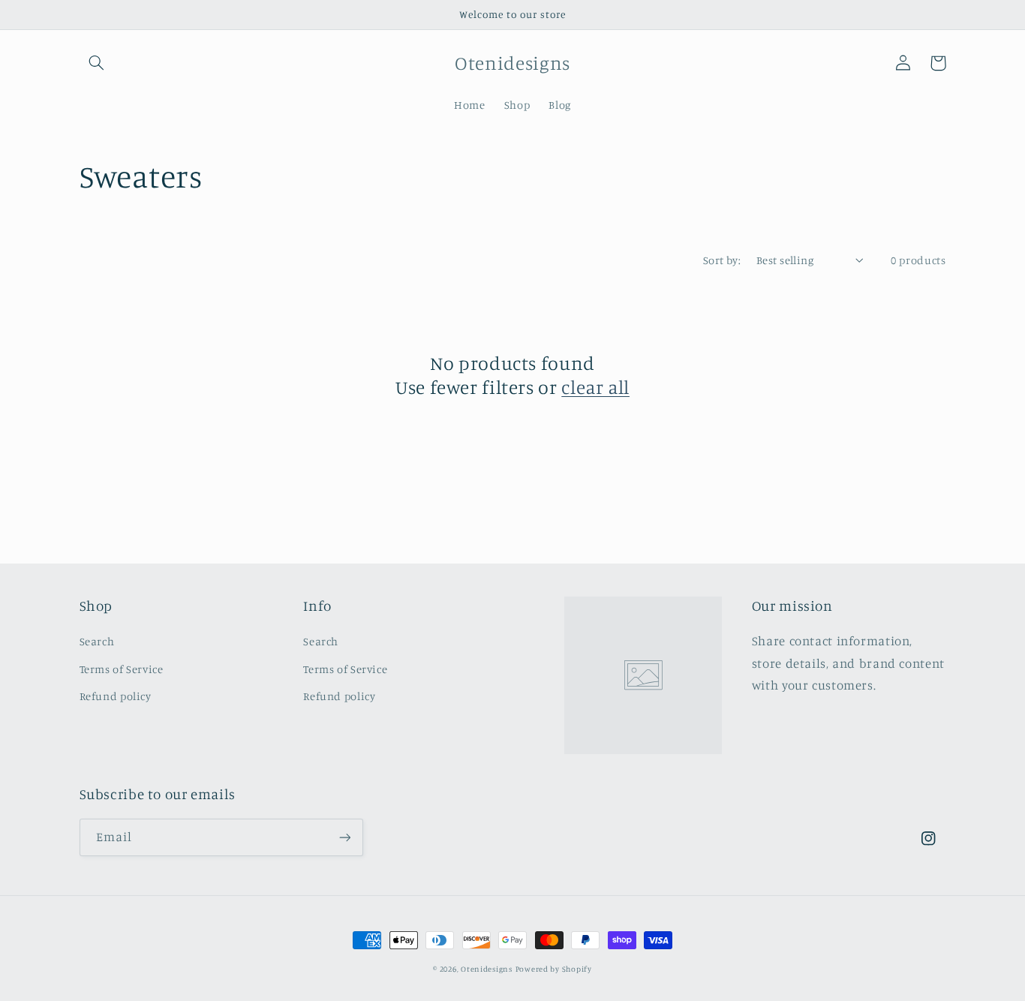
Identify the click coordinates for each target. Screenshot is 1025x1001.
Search (97, 641)
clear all (595, 386)
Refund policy (116, 696)
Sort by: (722, 260)
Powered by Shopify (554, 968)
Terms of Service (122, 669)
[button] (97, 63)
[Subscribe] (344, 837)
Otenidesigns (486, 968)
